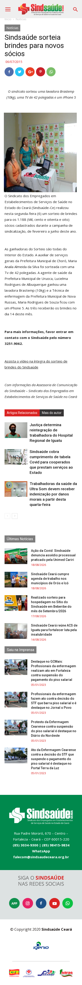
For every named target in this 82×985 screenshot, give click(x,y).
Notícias (21, 19)
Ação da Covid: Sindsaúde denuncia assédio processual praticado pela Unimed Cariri (53, 555)
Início (8, 19)
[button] (75, 8)
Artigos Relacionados (22, 413)
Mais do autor (52, 413)
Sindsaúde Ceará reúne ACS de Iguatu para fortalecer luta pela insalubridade (54, 630)
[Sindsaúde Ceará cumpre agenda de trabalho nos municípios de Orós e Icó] (16, 579)
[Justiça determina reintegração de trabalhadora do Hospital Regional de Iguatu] (16, 430)
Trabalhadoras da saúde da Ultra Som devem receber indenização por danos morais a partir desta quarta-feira (53, 494)
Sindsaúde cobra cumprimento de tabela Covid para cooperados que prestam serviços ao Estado (51, 462)
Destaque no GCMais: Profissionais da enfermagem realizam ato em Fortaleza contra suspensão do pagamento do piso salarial (53, 671)
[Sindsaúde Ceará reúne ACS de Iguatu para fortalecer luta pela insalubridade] (16, 631)
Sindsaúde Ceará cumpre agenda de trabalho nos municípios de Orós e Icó (50, 578)
